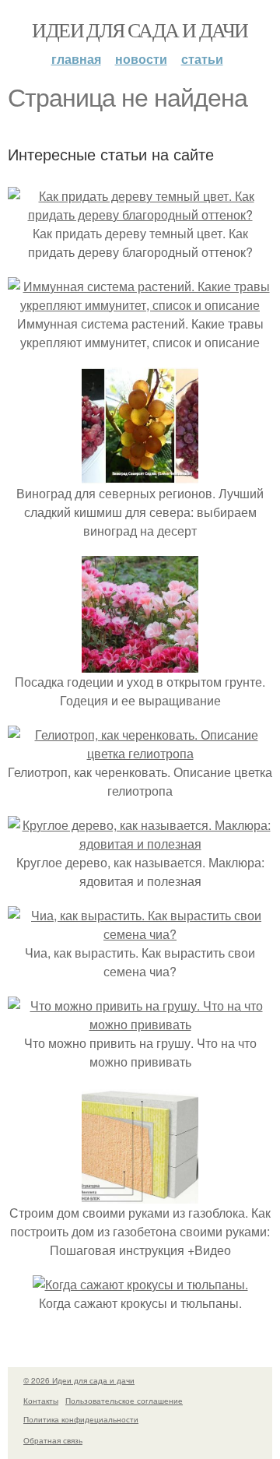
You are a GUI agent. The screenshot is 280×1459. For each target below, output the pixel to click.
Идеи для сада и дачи (139, 29)
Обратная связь (52, 1440)
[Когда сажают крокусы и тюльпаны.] (140, 1284)
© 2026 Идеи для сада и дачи (79, 1380)
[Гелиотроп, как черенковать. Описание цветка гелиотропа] (140, 753)
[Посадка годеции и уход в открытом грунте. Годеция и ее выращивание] (140, 663)
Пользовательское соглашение (124, 1400)
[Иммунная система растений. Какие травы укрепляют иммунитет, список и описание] (140, 305)
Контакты (40, 1400)
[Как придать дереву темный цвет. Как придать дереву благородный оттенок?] (140, 214)
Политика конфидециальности (80, 1419)
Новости (141, 59)
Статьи (202, 59)
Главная (76, 59)
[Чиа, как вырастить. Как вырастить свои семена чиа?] (140, 934)
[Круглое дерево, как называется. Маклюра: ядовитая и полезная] (140, 844)
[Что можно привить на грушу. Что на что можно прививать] (140, 1024)
